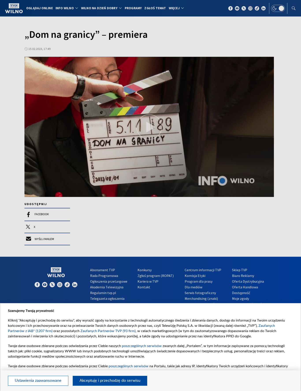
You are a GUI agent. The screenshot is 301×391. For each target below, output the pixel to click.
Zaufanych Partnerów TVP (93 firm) (108, 331)
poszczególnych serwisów (142, 346)
